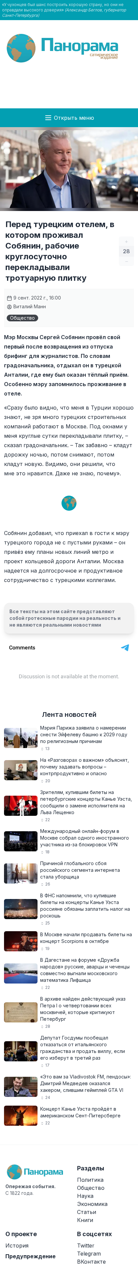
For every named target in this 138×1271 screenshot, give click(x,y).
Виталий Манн (29, 306)
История (16, 1245)
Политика (90, 1179)
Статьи (86, 1212)
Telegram (89, 1253)
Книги (85, 1220)
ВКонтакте (91, 1261)
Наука (85, 1196)
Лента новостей (69, 714)
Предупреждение (30, 1256)
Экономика (92, 1204)
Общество (22, 318)
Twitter (85, 1245)
